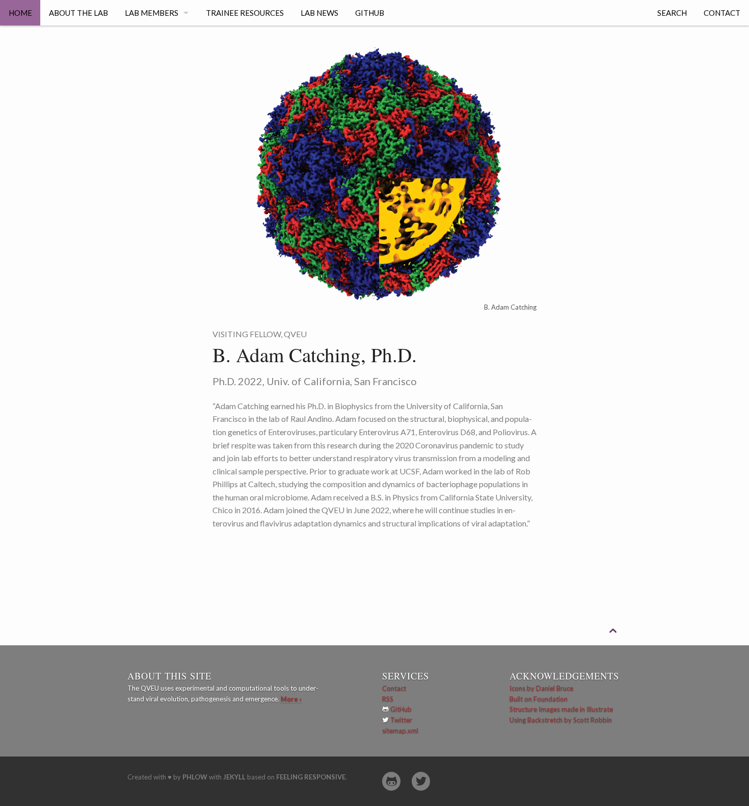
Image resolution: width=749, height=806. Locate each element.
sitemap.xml (400, 730)
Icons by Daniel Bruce (541, 688)
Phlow (194, 777)
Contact (722, 12)
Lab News (319, 12)
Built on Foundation (539, 699)
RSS (387, 699)
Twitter (401, 720)
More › (291, 699)
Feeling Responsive (310, 777)
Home (20, 12)
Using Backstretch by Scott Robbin (561, 720)
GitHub (369, 12)
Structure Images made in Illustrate (561, 709)
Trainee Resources (245, 12)
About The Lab (78, 12)
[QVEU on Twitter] (421, 781)
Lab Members (151, 12)
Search (672, 12)
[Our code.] (391, 781)
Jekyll (234, 777)
